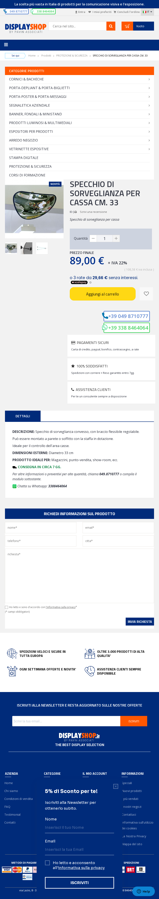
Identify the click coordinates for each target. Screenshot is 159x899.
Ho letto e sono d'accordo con (43, 607)
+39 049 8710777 (128, 316)
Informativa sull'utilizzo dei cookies (137, 825)
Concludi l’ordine (128, 12)
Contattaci (129, 814)
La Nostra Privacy (134, 836)
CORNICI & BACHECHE (26, 79)
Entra (81, 12)
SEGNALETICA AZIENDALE (29, 105)
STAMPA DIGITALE (23, 157)
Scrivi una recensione (93, 212)
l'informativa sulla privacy (61, 607)
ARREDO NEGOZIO (23, 140)
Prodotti (46, 55)
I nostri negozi (131, 807)
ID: (71, 212)
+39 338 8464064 (128, 327)
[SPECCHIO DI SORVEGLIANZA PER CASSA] (11, 248)
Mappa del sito (132, 844)
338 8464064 (127, 890)
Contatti (10, 822)
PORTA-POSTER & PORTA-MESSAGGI (37, 96)
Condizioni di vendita (19, 799)
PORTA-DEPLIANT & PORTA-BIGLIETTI (39, 88)
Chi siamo (11, 791)
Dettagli (23, 416)
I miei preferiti (102, 12)
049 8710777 (18, 11)
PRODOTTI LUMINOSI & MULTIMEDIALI (40, 123)
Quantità (81, 238)
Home (32, 55)
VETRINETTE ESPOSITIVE (29, 149)
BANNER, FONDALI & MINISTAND (35, 114)
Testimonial (12, 814)
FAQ (7, 807)
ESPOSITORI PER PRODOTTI (31, 131)
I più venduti (130, 799)
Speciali (127, 783)
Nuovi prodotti (132, 791)
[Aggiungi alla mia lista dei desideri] (146, 293)
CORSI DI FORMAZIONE (27, 175)
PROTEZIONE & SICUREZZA (72, 55)
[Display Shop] (21, 29)
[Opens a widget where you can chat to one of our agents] (143, 892)
